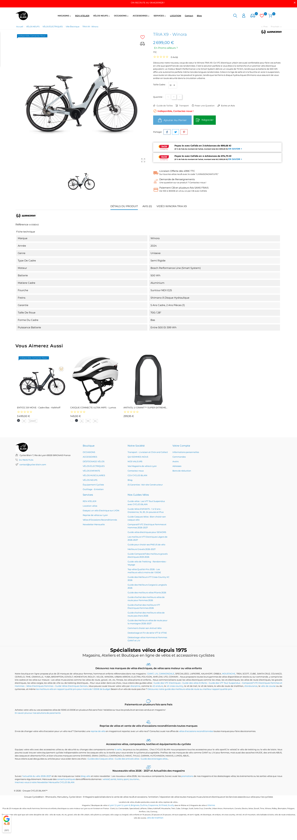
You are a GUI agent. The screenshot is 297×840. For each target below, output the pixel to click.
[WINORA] (271, 32)
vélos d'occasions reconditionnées (196, 731)
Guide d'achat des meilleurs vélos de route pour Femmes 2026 (146, 598)
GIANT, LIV (152, 673)
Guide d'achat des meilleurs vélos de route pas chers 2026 (146, 614)
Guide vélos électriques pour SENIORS (147, 532)
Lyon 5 (119, 805)
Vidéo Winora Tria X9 (172, 206)
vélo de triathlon (155, 817)
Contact (189, 15)
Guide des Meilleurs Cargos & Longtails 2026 (147, 586)
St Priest (163, 805)
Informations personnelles (185, 452)
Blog (199, 15)
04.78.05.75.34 (26, 460)
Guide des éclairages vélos (154, 759)
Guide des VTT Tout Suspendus (224, 683)
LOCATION (175, 15)
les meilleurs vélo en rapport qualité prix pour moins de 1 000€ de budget (73, 689)
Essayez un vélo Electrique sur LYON (101, 510)
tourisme (134, 779)
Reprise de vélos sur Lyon (95, 515)
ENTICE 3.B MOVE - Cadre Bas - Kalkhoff (38, 407)
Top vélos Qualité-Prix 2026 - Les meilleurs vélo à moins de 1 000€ (144, 571)
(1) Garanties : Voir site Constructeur (145, 484)
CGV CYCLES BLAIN (137, 475)
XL (95, 421)
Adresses (176, 466)
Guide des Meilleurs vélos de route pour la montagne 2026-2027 (147, 622)
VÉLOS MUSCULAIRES (94, 475)
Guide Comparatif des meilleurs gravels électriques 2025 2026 (148, 555)
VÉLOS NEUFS (101, 15)
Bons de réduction (181, 470)
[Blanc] (71, 420)
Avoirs (175, 461)
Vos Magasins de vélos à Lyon (142, 466)
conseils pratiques (66, 779)
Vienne (211, 805)
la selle (118, 749)
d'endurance (250, 686)
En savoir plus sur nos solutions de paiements (37, 713)
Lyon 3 (112, 805)
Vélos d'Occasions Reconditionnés (100, 520)
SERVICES (160, 15)
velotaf (106, 779)
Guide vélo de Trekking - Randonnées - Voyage (147, 563)
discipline (135, 686)
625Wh (32, 421)
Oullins (143, 805)
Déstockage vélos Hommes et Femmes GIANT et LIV (147, 639)
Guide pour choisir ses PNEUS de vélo (146, 544)
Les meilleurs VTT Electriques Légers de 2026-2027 (147, 538)
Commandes (179, 457)
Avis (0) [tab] (147, 206)
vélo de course (268, 686)
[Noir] (18, 420)
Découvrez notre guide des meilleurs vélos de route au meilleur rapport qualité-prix (190, 689)
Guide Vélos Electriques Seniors (71, 686)
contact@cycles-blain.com (32, 464)
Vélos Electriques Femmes (39, 686)
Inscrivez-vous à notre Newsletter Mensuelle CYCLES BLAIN (44, 782)
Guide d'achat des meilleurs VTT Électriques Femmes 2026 (144, 606)
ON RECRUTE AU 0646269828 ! (148, 2)
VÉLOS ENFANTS (91, 470)
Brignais (135, 805)
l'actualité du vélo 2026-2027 (36, 776)
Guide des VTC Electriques (167, 683)
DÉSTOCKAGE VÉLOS (93, 461)
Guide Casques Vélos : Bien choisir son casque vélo (147, 518)
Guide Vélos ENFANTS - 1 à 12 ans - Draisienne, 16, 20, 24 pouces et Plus (146, 510)
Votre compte (181, 445)
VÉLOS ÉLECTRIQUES (94, 466)
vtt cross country (175, 686)
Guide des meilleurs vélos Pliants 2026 (147, 592)
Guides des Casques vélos (100, 759)
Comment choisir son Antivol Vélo (144, 628)
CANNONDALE (166, 673)
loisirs (120, 779)
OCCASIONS (121, 15)
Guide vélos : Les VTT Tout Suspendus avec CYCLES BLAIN (146, 503)
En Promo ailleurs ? (166, 47)
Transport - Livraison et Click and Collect (148, 452)
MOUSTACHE (228, 673)
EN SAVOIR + (235, 149)
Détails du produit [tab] (124, 206)
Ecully (171, 805)
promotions (187, 776)
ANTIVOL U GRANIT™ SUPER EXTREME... (145, 407)
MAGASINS (64, 15)
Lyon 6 (126, 805)
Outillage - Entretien (93, 489)
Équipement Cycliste (93, 484)
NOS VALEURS (135, 461)
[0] (252, 16)
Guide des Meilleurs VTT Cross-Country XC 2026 (148, 578)
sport (126, 779)
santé (113, 779)
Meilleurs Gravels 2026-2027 (142, 549)
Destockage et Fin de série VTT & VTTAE (147, 633)
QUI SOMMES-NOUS (138, 457)
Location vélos (90, 506)
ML (88, 421)
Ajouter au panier (175, 120)
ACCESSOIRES (141, 15)
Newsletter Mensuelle (94, 524)
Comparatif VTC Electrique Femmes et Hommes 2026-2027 (147, 526)
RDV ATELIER (82, 15)
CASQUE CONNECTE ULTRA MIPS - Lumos (93, 407)
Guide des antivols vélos (127, 759)
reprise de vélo (98, 731)
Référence (21, 224)
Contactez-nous (136, 470)
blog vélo (85, 776)
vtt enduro (157, 686)
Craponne (153, 805)
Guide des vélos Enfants (194, 683)
